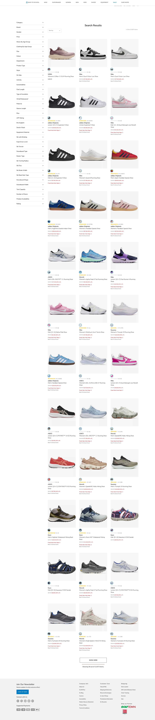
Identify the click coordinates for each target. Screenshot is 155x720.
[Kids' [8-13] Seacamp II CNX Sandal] (124, 514)
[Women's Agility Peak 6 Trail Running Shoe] (93, 256)
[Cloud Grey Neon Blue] (49, 272)
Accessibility (82, 699)
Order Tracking (125, 693)
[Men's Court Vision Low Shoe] (93, 53)
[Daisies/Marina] (111, 530)
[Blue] (49, 221)
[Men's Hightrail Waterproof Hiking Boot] (62, 514)
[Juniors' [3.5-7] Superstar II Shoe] (62, 101)
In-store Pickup (104, 696)
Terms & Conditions (84, 708)
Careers (81, 696)
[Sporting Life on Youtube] (29, 701)
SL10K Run (82, 690)
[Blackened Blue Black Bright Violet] (111, 272)
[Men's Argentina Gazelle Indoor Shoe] (62, 205)
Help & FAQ (103, 687)
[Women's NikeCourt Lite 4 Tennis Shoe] (93, 309)
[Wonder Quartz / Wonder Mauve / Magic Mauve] (111, 221)
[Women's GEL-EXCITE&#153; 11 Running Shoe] (93, 412)
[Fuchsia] (111, 375)
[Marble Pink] (80, 633)
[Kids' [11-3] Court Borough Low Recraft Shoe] (124, 101)
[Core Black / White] (49, 117)
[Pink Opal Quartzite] (49, 69)
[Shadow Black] (49, 633)
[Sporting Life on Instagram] (32, 701)
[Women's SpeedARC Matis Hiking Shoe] (93, 463)
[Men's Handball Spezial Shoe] (62, 359)
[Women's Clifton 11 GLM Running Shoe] (62, 53)
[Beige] (80, 221)
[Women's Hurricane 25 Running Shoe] (124, 617)
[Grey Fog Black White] (111, 69)
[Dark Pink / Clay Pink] (49, 479)
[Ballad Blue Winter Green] (80, 530)
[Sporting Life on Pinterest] (25, 701)
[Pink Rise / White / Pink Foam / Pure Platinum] (49, 325)
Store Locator (124, 687)
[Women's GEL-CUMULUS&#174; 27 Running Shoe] (93, 359)
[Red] (111, 170)
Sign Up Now (22, 692)
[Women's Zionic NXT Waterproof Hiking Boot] (93, 514)
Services (123, 696)
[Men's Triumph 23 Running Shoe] (124, 463)
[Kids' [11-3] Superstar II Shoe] (62, 154)
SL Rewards (103, 702)
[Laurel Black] (111, 479)
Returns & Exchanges (105, 693)
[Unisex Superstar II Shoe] (93, 101)
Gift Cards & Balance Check (128, 690)
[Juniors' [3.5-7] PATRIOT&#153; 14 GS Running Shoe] (62, 412)
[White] (80, 69)
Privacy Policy (83, 705)
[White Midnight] (111, 583)
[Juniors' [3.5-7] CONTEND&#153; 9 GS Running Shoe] (62, 463)
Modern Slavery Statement (86, 702)
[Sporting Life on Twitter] (21, 701)
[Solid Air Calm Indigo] (80, 428)
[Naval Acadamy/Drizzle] (49, 583)
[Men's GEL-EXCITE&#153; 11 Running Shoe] (62, 256)
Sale (122, 699)
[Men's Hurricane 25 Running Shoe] (62, 617)
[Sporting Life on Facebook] (18, 701)
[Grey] (80, 583)
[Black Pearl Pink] (49, 428)
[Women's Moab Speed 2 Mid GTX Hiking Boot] (93, 617)
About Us (81, 687)
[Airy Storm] (111, 633)
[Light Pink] (111, 117)
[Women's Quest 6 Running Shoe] (93, 154)
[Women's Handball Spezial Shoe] (93, 205)
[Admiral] (80, 272)
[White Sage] (111, 428)
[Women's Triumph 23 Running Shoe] (124, 309)
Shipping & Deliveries (105, 690)
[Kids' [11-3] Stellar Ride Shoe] (62, 309)
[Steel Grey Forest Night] (49, 530)
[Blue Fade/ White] (80, 375)
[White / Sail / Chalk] (80, 170)
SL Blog (81, 693)
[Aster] (111, 325)
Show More (93, 660)
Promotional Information (106, 699)
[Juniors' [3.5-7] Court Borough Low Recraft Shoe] (124, 359)
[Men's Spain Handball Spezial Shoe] (124, 154)
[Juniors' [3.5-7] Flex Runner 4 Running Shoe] (124, 256)
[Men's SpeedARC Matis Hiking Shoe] (124, 412)
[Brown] (80, 479)
